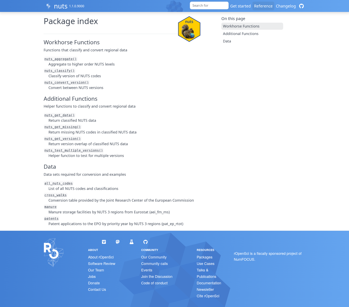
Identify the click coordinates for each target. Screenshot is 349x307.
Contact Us (97, 289)
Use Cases (205, 263)
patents (51, 218)
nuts (60, 6)
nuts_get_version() (62, 139)
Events (146, 269)
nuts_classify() (59, 71)
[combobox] (209, 5)
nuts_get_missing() (62, 127)
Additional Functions (241, 33)
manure (50, 207)
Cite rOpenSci (208, 295)
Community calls (154, 263)
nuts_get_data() (59, 115)
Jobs (92, 276)
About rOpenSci (101, 256)
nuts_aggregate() (60, 59)
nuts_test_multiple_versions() (73, 150)
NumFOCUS (244, 259)
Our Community (154, 256)
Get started (240, 6)
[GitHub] (301, 6)
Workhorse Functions (241, 26)
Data (227, 41)
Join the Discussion (156, 276)
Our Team (96, 269)
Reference (263, 6)
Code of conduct (154, 282)
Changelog (286, 6)
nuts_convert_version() (66, 82)
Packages (204, 256)
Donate (94, 282)
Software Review (101, 263)
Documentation (209, 282)
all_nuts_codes (58, 183)
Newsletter (205, 289)
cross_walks (55, 195)
